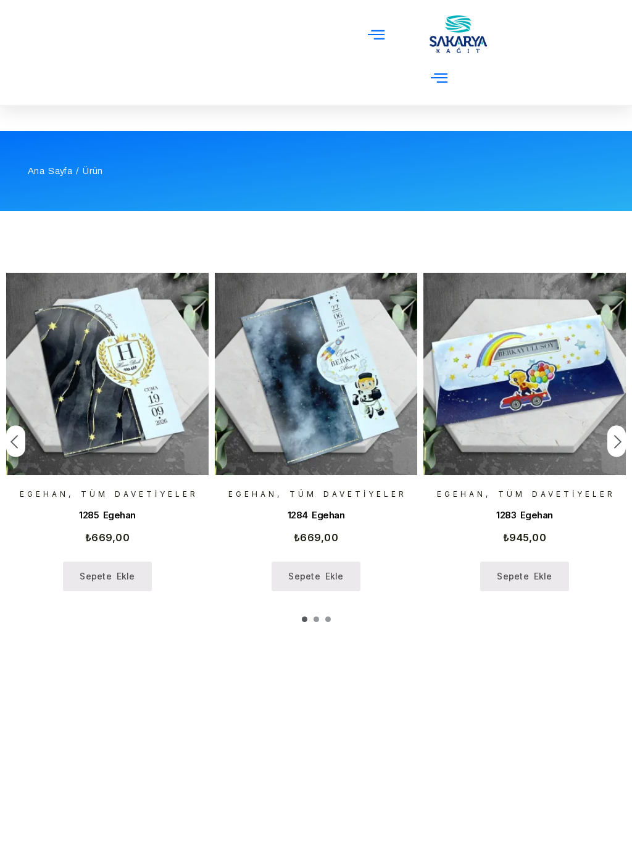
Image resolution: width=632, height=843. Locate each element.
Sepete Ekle (107, 576)
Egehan (44, 494)
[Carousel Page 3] (328, 619)
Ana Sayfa (50, 171)
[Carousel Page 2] (316, 619)
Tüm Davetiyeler (139, 494)
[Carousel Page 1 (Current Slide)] (304, 619)
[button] (376, 34)
